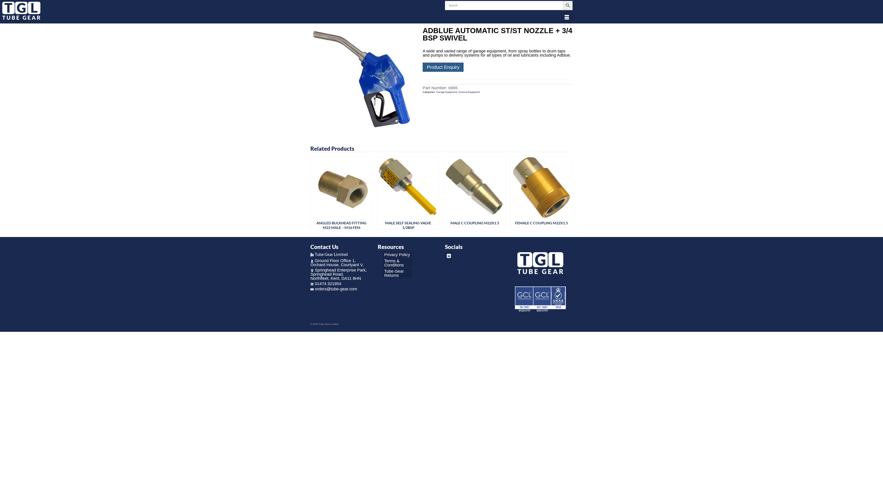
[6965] (363, 79)
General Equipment (469, 92)
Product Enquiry (443, 67)
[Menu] (567, 17)
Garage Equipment (446, 92)
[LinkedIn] (449, 255)
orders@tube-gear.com (336, 289)
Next (569, 193)
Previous (314, 193)
